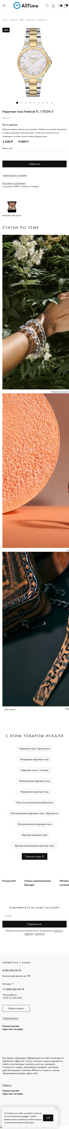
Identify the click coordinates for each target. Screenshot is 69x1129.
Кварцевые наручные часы (34, 759)
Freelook (13, 19)
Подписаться (34, 924)
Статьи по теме (20, 227)
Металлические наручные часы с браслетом (34, 813)
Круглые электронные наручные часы (34, 845)
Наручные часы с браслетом (34, 748)
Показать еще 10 (34, 856)
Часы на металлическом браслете (34, 802)
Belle (22, 19)
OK (48, 1117)
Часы (4, 19)
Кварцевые (42, 19)
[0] (59, 5)
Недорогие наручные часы (34, 791)
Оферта (6, 1085)
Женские (30, 19)
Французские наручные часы (34, 781)
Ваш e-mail (7, 148)
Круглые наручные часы (34, 835)
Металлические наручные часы (34, 824)
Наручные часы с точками (34, 770)
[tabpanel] (34, 62)
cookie (25, 1116)
